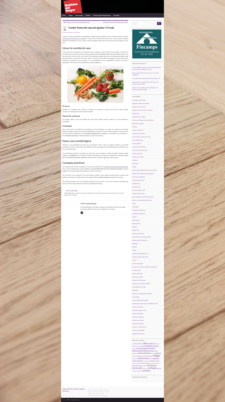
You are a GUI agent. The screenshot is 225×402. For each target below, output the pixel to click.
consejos (155, 346)
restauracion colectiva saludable (141, 283)
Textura (144, 368)
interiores (134, 358)
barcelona (134, 343)
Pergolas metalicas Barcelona (140, 257)
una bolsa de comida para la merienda (74, 38)
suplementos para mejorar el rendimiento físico (145, 303)
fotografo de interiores (138, 193)
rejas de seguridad (137, 273)
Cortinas (134, 348)
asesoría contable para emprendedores (143, 120)
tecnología (144, 365)
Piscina (134, 260)
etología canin (136, 183)
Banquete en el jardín (138, 123)
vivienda (146, 370)
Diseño (88, 15)
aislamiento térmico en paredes (140, 103)
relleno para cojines (137, 277)
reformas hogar (136, 270)
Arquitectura (135, 113)
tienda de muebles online (139, 310)
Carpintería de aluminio (138, 133)
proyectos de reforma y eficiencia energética (144, 267)
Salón (134, 365)
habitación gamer (148, 356)
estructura (134, 356)
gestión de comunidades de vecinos (142, 200)
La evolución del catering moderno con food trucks (146, 78)
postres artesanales (137, 263)
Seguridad (135, 290)
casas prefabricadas (137, 140)
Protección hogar (144, 363)
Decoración (79, 15)
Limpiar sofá (135, 230)
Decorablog (140, 348)
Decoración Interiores (142, 351)
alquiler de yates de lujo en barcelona (142, 110)
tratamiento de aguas (138, 317)
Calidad (150, 344)
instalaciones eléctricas (138, 213)
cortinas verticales (137, 153)
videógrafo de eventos (138, 333)
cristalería (135, 160)
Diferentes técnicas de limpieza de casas (114, 22)
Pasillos (134, 250)
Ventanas (158, 368)
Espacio (158, 353)
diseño (141, 353)
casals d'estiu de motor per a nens (141, 137)
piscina (133, 363)
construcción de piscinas (139, 147)
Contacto (76, 389)
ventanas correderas (138, 320)
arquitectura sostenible (138, 117)
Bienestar (140, 343)
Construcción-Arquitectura (102, 15)
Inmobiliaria (135, 207)
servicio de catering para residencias (142, 293)
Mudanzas (135, 243)
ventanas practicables (138, 330)
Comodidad (147, 346)
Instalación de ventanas (138, 210)
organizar (157, 361)
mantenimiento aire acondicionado (141, 237)
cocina (158, 343)
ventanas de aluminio (138, 323)
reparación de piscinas (154, 363)
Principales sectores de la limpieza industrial (77, 22)
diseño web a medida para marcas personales (144, 170)
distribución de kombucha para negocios (143, 173)
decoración (150, 348)
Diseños (147, 353)
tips (147, 368)
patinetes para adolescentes (140, 253)
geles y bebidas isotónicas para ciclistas (143, 197)
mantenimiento (137, 361)
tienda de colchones (137, 307)
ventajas (152, 368)
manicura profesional (138, 233)
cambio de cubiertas (137, 130)
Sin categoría (77, 32)
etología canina (136, 187)
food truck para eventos (138, 190)
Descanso (135, 353)
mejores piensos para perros (140, 240)
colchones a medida (137, 346)
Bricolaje (116, 15)
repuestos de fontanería (139, 280)
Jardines (134, 217)
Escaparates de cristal (138, 180)
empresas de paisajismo (138, 177)
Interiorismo (143, 358)
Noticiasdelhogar (68, 32)
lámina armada (136, 223)
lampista (134, 227)
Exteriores (140, 356)
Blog (145, 343)
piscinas (137, 363)
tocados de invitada (137, 313)
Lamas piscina (136, 220)
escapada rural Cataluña (139, 100)
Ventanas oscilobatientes (139, 327)
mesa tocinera (146, 361)
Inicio (64, 15)
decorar (154, 351)
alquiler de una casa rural (139, 107)
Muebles (134, 247)
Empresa (153, 353)
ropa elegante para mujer (139, 287)
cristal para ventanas (138, 157)
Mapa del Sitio (67, 389)
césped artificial (136, 143)
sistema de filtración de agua (140, 300)
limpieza (156, 358)
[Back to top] (221, 398)
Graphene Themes (75, 400)
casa (154, 344)
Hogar (71, 15)
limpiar (150, 358)
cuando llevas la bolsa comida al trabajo (116, 166)
